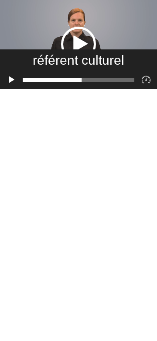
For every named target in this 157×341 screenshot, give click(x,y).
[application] (78, 44)
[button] (78, 44)
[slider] (78, 80)
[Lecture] (11, 80)
